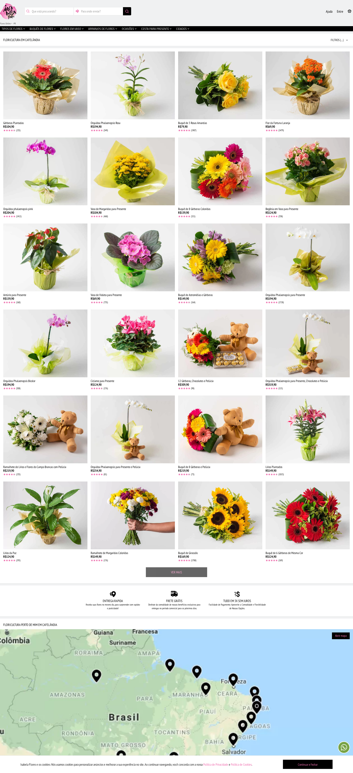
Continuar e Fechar (308, 764)
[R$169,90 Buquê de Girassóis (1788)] (220, 515)
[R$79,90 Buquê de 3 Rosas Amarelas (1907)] (220, 85)
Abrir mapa (341, 636)
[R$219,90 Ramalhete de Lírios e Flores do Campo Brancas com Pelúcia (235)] (45, 429)
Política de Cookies (241, 764)
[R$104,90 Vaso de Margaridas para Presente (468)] (133, 171)
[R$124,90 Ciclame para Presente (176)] (133, 343)
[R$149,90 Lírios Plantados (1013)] (308, 429)
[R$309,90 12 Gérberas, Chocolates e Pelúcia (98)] (220, 343)
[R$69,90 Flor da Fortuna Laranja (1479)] (308, 85)
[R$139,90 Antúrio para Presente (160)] (45, 257)
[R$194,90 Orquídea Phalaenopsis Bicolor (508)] (45, 343)
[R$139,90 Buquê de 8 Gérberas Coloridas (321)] (220, 171)
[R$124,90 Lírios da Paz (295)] (45, 515)
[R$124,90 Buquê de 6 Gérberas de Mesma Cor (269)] (308, 515)
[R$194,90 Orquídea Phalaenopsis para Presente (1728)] (308, 257)
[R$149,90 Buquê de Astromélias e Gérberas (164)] (220, 257)
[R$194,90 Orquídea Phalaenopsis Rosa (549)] (133, 85)
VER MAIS (176, 572)
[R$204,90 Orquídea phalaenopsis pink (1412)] (45, 171)
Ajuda (329, 11)
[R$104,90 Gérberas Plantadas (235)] (45, 85)
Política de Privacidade (215, 764)
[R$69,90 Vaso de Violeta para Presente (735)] (133, 257)
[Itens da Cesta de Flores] (349, 12)
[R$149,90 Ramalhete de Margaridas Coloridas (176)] (133, 515)
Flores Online (5, 23)
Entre (340, 11)
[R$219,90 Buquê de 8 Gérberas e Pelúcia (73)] (220, 429)
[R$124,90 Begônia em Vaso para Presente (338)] (308, 171)
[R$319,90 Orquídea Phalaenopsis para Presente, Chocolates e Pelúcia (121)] (308, 343)
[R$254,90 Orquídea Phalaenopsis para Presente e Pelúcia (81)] (133, 429)
